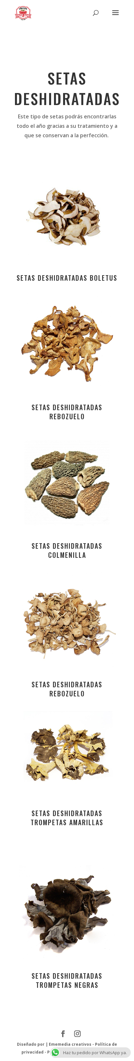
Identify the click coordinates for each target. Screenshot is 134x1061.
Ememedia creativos (70, 1044)
